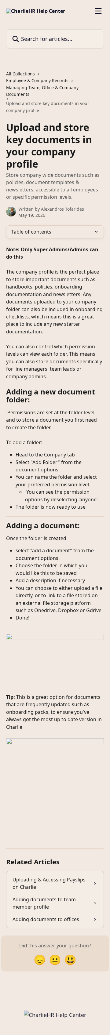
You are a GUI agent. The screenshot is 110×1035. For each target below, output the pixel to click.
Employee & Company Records (37, 80)
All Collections (20, 74)
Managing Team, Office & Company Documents (42, 91)
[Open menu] (98, 11)
